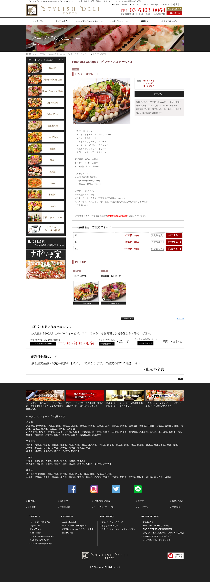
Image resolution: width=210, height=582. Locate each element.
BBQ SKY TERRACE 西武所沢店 (157, 529)
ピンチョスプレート (82, 276)
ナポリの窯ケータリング (41, 543)
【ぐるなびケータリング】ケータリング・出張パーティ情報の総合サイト (164, 404)
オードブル (40, 54)
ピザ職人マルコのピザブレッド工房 (78, 529)
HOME (29, 54)
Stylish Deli (35, 525)
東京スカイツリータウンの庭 (156, 525)
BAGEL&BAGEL (69, 522)
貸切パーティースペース (112, 522)
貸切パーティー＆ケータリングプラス (118, 529)
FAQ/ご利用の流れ (102, 501)
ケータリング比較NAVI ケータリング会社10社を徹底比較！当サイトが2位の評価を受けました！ (44, 406)
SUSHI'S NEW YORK (39, 540)
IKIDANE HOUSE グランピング (157, 536)
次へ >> (180, 318)
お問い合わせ (178, 501)
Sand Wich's (67, 533)
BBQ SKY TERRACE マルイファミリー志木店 (163, 533)
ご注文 (141, 501)
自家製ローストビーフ (111, 276)
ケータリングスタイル (40, 522)
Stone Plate (35, 533)
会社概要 (32, 507)
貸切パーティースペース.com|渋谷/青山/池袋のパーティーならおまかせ (124, 404)
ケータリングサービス (104, 507)
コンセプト (65, 501)
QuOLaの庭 (148, 522)
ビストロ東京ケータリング (42, 536)
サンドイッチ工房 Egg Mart (74, 525)
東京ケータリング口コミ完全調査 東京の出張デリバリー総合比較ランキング (84, 404)
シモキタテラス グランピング (157, 540)
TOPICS (31, 501)
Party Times (35, 529)
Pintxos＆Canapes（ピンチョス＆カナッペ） (69, 54)
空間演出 (176, 507)
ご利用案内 (65, 507)
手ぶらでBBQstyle (110, 525)
